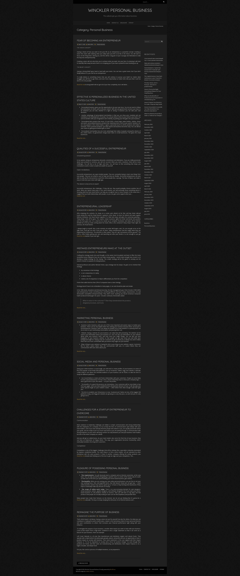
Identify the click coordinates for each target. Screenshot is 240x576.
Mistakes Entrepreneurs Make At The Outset (104, 248)
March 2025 (147, 135)
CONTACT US (115, 22)
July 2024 (146, 152)
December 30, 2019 (83, 417)
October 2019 (148, 203)
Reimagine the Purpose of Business (98, 512)
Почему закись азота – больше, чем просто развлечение (151, 84)
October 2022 (148, 175)
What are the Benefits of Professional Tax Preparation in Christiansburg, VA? (153, 97)
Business (147, 223)
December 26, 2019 (83, 516)
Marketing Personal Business (95, 318)
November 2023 (148, 158)
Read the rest (81, 84)
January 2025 (148, 138)
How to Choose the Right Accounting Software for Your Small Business (152, 91)
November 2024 (148, 144)
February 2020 (148, 192)
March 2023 (147, 166)
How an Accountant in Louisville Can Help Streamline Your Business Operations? (153, 109)
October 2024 (148, 147)
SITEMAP (131, 22)
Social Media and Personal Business (99, 361)
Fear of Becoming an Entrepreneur (98, 40)
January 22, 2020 (83, 252)
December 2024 (148, 141)
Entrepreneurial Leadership (94, 206)
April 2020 (147, 186)
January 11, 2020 (83, 322)
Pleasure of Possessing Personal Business (103, 468)
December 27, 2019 (83, 472)
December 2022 (148, 169)
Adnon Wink (90, 44)
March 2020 (147, 189)
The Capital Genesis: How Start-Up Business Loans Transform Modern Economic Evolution (153, 78)
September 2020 (149, 180)
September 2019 (149, 206)
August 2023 (147, 161)
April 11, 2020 (82, 44)
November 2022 (148, 172)
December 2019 (148, 197)
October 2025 (148, 130)
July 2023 (146, 163)
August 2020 (147, 183)
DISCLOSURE (123, 22)
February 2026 (148, 124)
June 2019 (147, 214)
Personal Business (101, 44)
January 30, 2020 (83, 152)
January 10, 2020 (83, 365)
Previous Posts (83, 563)
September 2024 (149, 149)
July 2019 (146, 211)
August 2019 (147, 208)
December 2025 (148, 127)
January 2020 (148, 194)
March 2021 (147, 178)
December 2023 (148, 155)
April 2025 (147, 133)
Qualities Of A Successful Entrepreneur (101, 148)
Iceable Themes (90, 571)
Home (108, 22)
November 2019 (148, 200)
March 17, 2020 (82, 104)
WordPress (112, 569)
